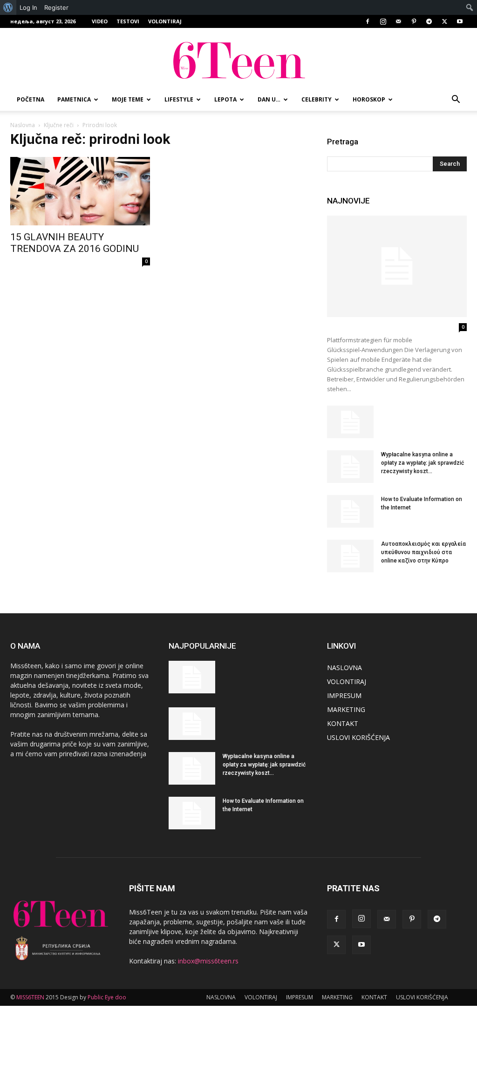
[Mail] (398, 21)
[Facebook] (368, 21)
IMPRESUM (344, 695)
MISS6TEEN (30, 997)
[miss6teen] (238, 59)
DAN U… (269, 99)
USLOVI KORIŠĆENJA (358, 737)
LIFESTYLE (178, 99)
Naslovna (22, 125)
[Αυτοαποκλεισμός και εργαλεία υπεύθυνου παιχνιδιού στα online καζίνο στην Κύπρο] (350, 556)
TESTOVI (127, 21)
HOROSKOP (369, 99)
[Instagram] (383, 21)
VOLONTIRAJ (165, 21)
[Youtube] (460, 21)
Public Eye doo (107, 997)
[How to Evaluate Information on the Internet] (350, 511)
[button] (455, 100)
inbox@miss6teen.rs (208, 960)
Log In (28, 7)
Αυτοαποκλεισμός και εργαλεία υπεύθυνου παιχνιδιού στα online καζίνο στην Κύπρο (423, 552)
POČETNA (30, 99)
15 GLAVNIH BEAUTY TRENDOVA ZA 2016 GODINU (74, 242)
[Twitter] (444, 21)
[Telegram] (429, 21)
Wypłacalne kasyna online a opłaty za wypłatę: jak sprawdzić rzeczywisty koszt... (422, 463)
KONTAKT (342, 723)
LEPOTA (225, 99)
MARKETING (346, 709)
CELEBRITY (316, 99)
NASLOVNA (344, 667)
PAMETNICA (74, 99)
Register (56, 7)
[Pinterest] (414, 21)
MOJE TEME (127, 99)
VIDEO (100, 21)
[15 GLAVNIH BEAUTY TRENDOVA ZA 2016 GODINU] (80, 191)
